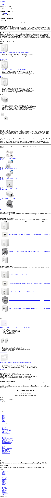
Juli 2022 (3, 484)
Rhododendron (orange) (6, 453)
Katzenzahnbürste (5, 426)
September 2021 (5, 493)
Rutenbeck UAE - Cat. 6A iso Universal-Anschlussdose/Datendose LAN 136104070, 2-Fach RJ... (24, 251)
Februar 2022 (4, 488)
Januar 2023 (4, 478)
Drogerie (3, 413)
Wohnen (3, 421)
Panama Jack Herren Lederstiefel (7, 438)
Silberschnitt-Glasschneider (6, 430)
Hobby (6, 13)
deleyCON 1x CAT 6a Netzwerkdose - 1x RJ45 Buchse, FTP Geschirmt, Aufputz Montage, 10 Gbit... (16, 103)
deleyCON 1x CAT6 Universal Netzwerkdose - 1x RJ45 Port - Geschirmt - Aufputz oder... (14, 86)
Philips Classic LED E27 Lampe (7, 440)
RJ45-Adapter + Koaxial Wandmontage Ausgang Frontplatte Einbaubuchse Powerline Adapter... (15, 327)
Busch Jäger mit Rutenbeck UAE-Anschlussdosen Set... (9, 188)
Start (3, 13)
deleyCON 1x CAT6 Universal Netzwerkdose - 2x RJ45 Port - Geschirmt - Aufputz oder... (14, 69)
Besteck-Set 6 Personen (6, 451)
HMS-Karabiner (5, 452)
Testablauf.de (2, 1)
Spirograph (4, 427)
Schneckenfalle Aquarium (6, 429)
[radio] (21, 394)
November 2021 (5, 491)
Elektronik (4, 414)
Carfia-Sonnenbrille (5, 449)
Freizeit (3, 415)
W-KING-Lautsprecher (6, 433)
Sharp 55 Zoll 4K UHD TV (6, 443)
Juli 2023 (3, 473)
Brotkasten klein (5, 450)
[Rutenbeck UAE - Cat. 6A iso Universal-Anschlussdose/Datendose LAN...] (10, 207)
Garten (3, 416)
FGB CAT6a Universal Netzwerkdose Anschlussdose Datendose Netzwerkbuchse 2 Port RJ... (24, 259)
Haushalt (3, 417)
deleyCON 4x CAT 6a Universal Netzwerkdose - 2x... (9, 158)
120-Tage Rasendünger (6, 439)
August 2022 (4, 483)
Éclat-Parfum (4, 432)
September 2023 (5, 471)
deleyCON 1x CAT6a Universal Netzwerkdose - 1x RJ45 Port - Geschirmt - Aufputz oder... (14, 52)
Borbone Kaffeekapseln (6, 441)
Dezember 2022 (4, 479)
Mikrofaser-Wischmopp (6, 446)
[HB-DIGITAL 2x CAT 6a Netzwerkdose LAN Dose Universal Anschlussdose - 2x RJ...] (9, 167)
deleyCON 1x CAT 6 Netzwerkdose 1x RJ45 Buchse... (9, 198)
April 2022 (4, 486)
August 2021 (4, 494)
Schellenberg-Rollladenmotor (7, 448)
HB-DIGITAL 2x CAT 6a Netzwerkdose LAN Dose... (9, 168)
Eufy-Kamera (4, 436)
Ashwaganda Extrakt (5, 445)
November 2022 (5, 480)
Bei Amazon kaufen (3, 59)
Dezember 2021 (4, 490)
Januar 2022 (4, 489)
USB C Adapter (4, 447)
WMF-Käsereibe (5, 435)
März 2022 (4, 487)
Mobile (3, 419)
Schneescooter (4, 431)
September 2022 (5, 482)
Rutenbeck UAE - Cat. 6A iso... (5, 208)
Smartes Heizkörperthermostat (7, 442)
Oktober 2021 (4, 492)
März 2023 (4, 476)
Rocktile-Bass (4, 437)
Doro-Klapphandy (5, 428)
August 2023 (4, 472)
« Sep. (1, 409)
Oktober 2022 (4, 481)
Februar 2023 (4, 477)
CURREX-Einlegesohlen (6, 434)
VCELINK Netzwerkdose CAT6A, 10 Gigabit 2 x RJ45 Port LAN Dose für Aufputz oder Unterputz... (25, 234)
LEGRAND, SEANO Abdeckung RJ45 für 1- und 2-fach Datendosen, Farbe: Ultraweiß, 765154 (15, 362)
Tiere (3, 420)
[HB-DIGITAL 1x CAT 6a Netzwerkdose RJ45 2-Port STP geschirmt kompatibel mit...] (9, 177)
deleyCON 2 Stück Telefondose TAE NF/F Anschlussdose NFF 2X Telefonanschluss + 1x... (15, 345)
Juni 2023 (3, 474)
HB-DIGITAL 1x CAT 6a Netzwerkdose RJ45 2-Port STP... (9, 178)
